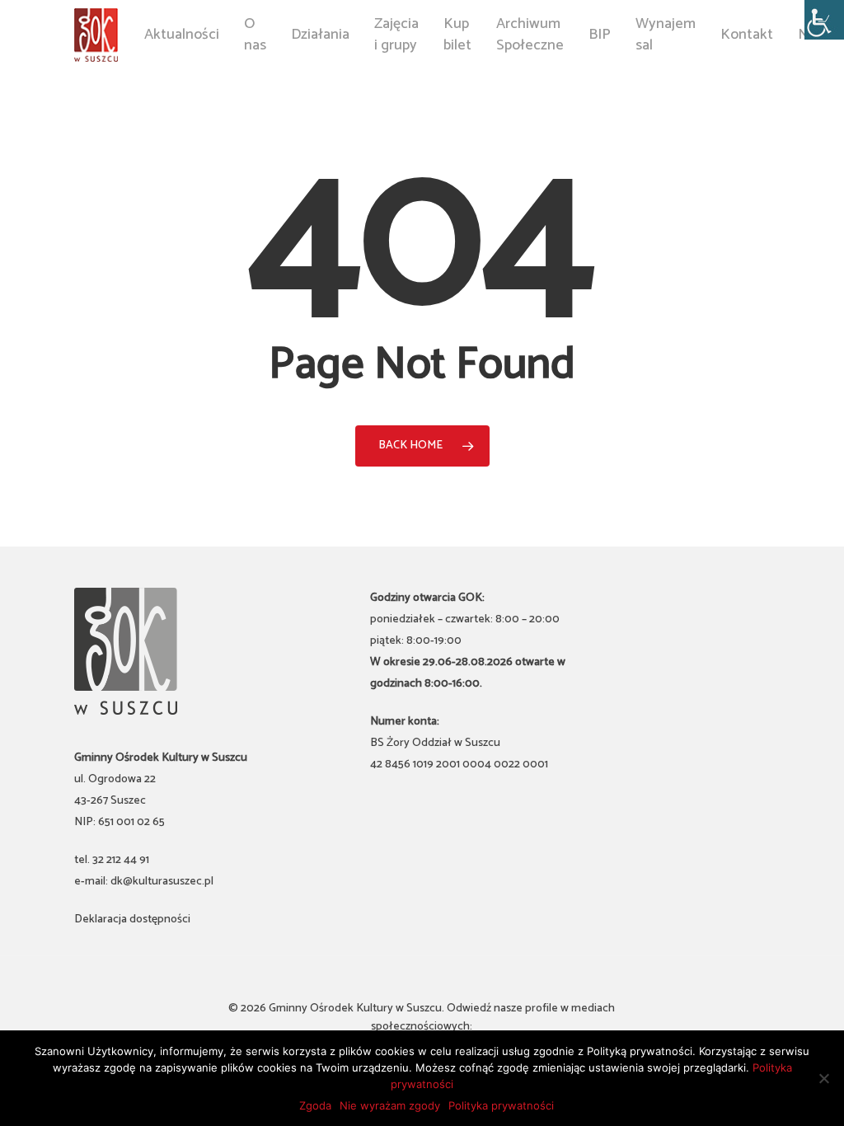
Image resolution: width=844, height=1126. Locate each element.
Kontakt (746, 35)
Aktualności (181, 35)
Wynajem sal (665, 34)
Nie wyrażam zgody (390, 1105)
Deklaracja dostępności (132, 919)
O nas (255, 34)
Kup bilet (457, 34)
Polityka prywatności (501, 1105)
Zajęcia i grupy (396, 34)
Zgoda (315, 1105)
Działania (320, 35)
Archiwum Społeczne (530, 34)
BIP (599, 35)
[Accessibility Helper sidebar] (824, 20)
